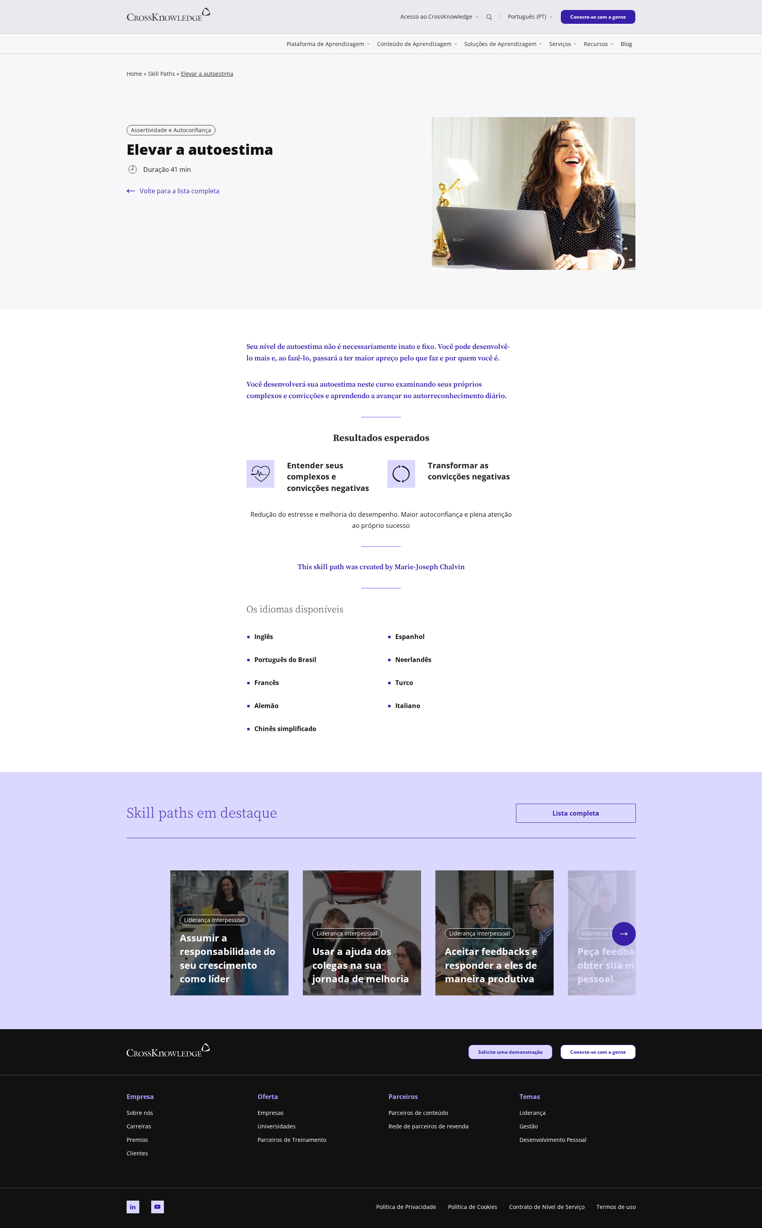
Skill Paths (161, 73)
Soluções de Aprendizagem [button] (500, 44)
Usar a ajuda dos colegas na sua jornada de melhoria (360, 965)
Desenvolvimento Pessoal (553, 1139)
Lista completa (575, 813)
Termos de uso (616, 1207)
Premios (137, 1139)
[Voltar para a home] (169, 13)
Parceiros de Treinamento (292, 1139)
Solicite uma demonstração (510, 1051)
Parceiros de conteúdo (418, 1112)
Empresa (140, 1096)
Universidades (277, 1126)
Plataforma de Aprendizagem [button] (325, 44)
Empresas (271, 1112)
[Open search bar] (489, 16)
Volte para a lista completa (179, 191)
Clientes (137, 1153)
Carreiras (139, 1126)
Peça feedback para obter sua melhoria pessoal (623, 965)
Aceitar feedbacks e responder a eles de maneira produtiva (491, 965)
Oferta (268, 1096)
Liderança (533, 1112)
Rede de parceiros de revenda (429, 1126)
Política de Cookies (472, 1207)
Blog (626, 44)
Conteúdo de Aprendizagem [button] (414, 44)
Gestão (529, 1126)
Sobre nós (140, 1112)
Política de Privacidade (406, 1207)
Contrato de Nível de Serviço (547, 1207)
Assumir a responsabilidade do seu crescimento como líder (227, 958)
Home (134, 73)
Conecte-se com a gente (598, 16)
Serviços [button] (560, 44)
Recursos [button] (596, 44)
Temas (530, 1096)
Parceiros (403, 1096)
